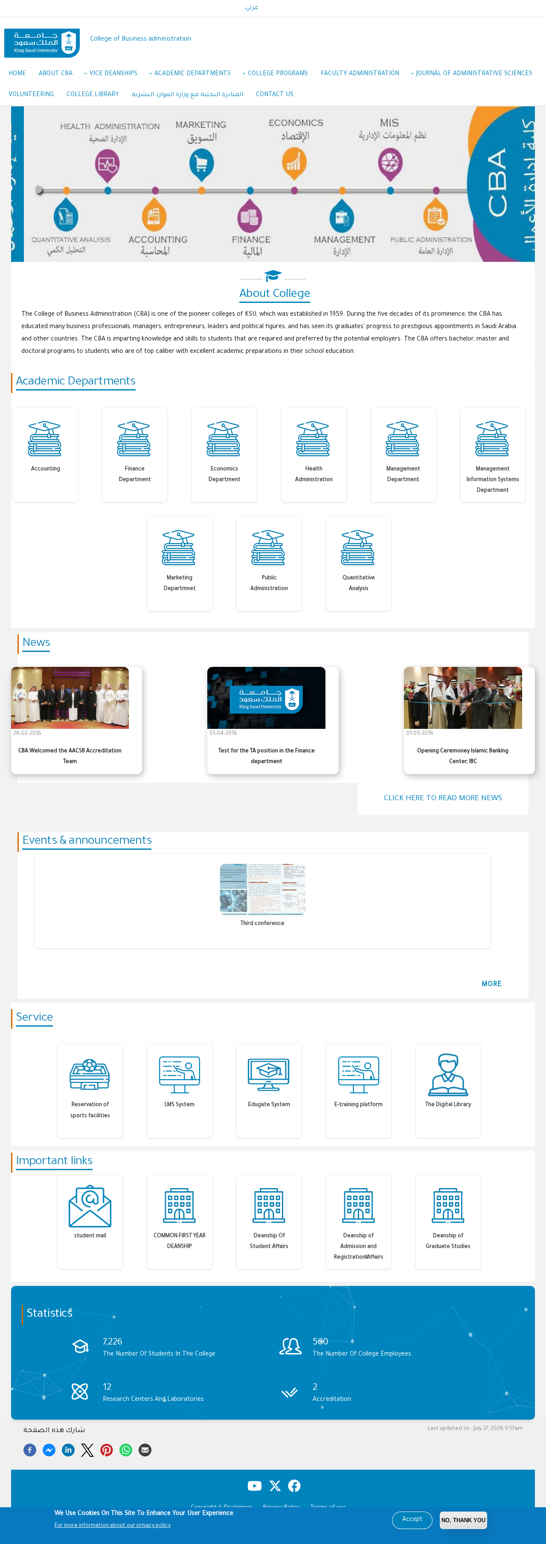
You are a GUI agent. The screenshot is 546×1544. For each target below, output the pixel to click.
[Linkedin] (68, 1449)
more (492, 985)
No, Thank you (463, 1520)
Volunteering (31, 95)
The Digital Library (448, 1105)
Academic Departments (192, 74)
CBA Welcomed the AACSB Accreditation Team (70, 757)
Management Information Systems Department (493, 480)
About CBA (56, 74)
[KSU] (42, 40)
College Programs (278, 74)
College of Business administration (140, 39)
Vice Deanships (113, 74)
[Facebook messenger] (49, 1449)
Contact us (274, 95)
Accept (412, 1520)
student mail (90, 1236)
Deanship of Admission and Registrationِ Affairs (358, 1247)
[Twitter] (87, 1449)
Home (17, 74)
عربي (251, 8)
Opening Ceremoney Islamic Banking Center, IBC (462, 757)
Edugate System (269, 1105)
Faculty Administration (360, 74)
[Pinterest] (106, 1449)
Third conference (248, 924)
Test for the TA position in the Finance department (266, 757)
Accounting (45, 470)
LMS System (180, 1105)
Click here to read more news (443, 799)
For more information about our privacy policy (113, 1526)
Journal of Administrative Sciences (474, 74)
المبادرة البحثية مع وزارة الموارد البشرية (187, 95)
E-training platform (358, 1105)
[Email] (145, 1449)
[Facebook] (29, 1449)
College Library (93, 95)
